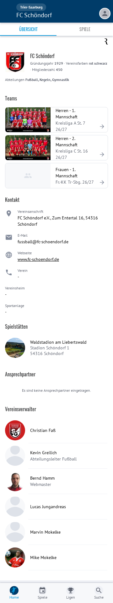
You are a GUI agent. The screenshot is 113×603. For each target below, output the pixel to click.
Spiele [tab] (84, 29)
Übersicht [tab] (28, 29)
